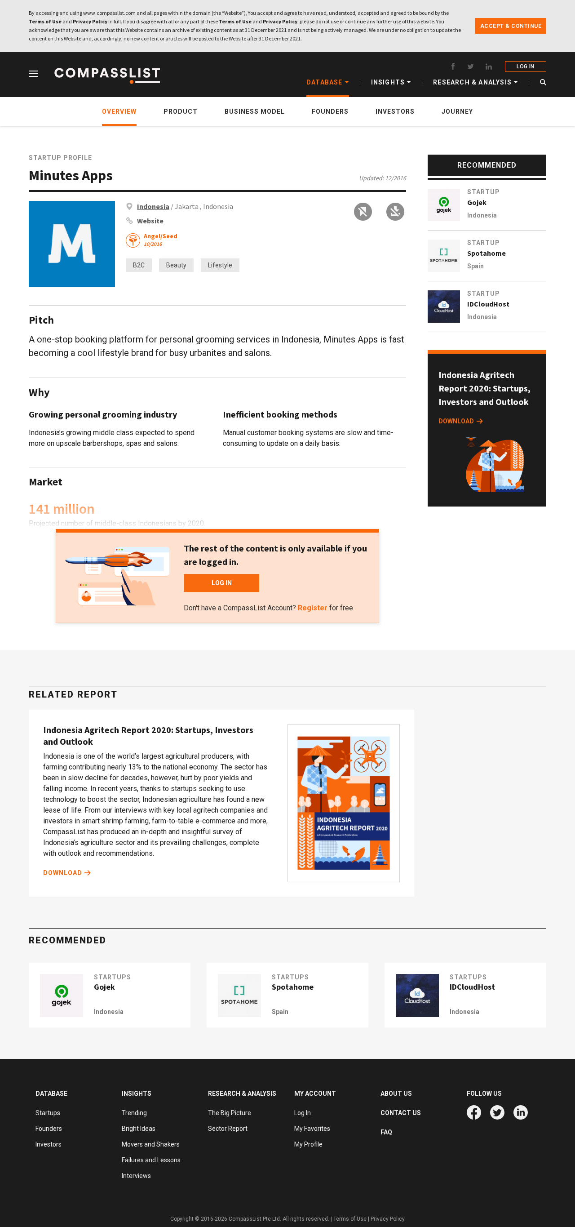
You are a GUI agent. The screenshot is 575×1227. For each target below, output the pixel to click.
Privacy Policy (90, 21)
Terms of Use (45, 21)
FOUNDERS (330, 111)
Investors (48, 1144)
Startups (47, 1112)
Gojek (477, 202)
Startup (483, 192)
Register (312, 608)
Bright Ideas (138, 1128)
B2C (139, 265)
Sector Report (228, 1128)
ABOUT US (396, 1093)
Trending (134, 1112)
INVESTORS (395, 111)
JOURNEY (457, 111)
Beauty (176, 265)
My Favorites (312, 1128)
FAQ (386, 1132)
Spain (475, 266)
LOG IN (525, 66)
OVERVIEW (119, 111)
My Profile (308, 1144)
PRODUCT (181, 111)
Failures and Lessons (151, 1160)
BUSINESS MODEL (255, 111)
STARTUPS (112, 977)
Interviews (136, 1175)
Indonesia (153, 206)
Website (150, 220)
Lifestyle (220, 265)
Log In (302, 1112)
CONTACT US (400, 1112)
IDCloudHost (488, 303)
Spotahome (486, 253)
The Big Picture (229, 1112)
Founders (48, 1128)
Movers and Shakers (151, 1144)
